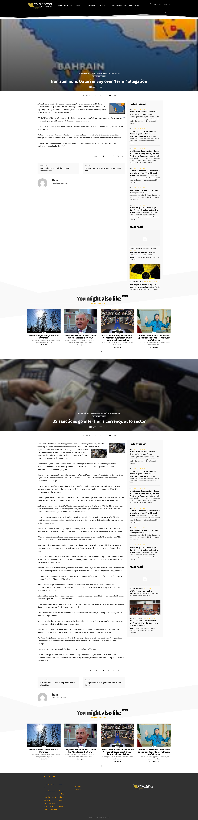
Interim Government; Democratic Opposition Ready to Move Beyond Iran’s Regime (154, 337)
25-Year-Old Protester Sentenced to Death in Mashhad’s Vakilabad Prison (145, 173)
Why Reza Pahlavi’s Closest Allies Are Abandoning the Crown (80, 336)
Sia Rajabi (44, 345)
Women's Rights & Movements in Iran (143, 248)
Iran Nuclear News (136, 282)
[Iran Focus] (40, 5)
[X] (169, 12)
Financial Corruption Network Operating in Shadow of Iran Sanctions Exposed (143, 133)
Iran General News (83, 73)
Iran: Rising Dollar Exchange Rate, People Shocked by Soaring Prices (144, 210)
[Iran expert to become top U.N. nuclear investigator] (145, 271)
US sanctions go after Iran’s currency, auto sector (103, 169)
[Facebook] (166, 12)
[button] (150, 4)
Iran (131, 109)
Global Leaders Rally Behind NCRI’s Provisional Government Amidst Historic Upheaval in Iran (117, 337)
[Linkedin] (110, 96)
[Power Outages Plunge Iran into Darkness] (43, 321)
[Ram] (90, 87)
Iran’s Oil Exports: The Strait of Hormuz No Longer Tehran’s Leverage (143, 114)
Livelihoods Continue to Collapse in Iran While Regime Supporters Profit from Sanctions (144, 153)
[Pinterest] (105, 96)
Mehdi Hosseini (154, 347)
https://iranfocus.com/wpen (60, 183)
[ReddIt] (115, 96)
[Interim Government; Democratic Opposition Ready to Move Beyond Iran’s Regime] (154, 321)
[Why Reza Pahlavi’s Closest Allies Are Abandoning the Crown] (80, 321)
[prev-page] (96, 352)
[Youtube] (54, 777)
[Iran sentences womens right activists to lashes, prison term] (145, 238)
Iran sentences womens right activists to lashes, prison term (143, 254)
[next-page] (101, 352)
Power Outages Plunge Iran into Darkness (44, 336)
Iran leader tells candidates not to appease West (55, 169)
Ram (95, 87)
